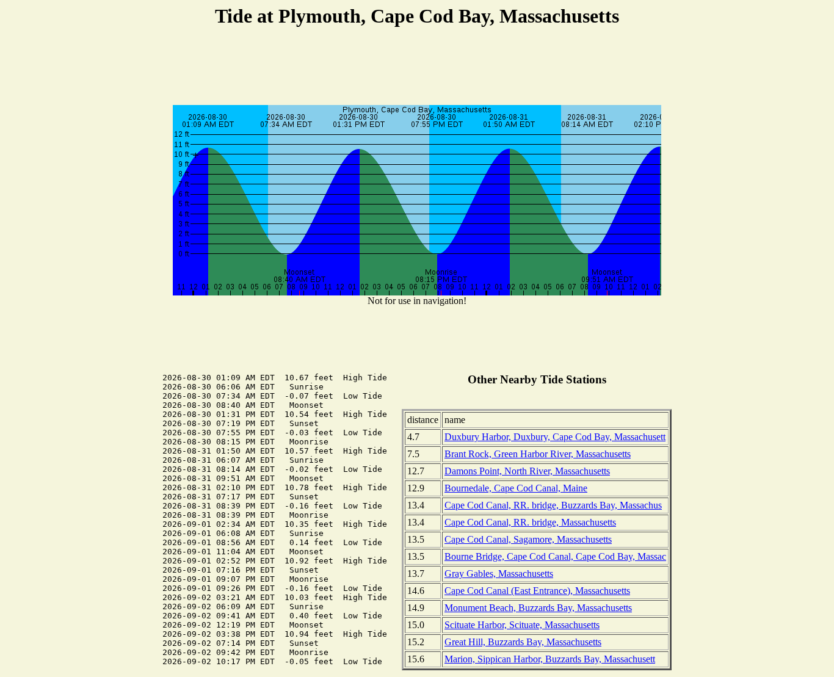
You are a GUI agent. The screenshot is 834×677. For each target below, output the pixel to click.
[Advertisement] (417, 67)
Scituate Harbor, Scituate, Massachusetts (522, 625)
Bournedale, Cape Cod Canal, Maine (515, 488)
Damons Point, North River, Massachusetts (527, 471)
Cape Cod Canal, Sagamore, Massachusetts (528, 539)
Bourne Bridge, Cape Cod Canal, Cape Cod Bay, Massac (555, 556)
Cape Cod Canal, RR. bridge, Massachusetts (530, 522)
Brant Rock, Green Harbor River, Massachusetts (537, 454)
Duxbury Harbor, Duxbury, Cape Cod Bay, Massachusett (554, 437)
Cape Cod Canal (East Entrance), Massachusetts (537, 590)
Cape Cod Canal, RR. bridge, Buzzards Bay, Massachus (553, 505)
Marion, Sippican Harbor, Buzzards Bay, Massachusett (549, 659)
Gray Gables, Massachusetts (498, 573)
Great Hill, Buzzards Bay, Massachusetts (522, 642)
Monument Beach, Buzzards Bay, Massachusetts (538, 608)
